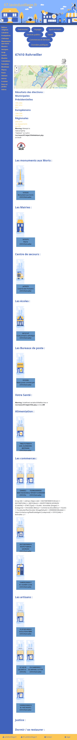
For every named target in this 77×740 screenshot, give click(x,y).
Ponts (3, 73)
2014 (20, 116)
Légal (68, 737)
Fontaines (5, 64)
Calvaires (4, 33)
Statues (4, 76)
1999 (20, 113)
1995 (16, 103)
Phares (4, 70)
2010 (20, 122)
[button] (42, 71)
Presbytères (6, 35)
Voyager (37, 29)
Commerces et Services (39, 39)
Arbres (3, 89)
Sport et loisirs (55, 29)
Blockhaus (5, 67)
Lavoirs (4, 55)
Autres (3, 78)
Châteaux (5, 38)
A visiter (4, 81)
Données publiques (39, 44)
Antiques (4, 49)
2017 (16, 107)
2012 (20, 105)
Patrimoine (23, 29)
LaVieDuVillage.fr (10, 737)
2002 (20, 103)
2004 (17, 116)
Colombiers (5, 61)
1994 (17, 113)
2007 (16, 105)
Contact (49, 737)
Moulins (4, 58)
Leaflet (56, 87)
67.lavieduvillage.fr (20, 4)
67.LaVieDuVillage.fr (29, 737)
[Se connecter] (75, 4)
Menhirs (4, 46)
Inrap (3, 52)
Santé (50, 34)
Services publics (33, 34)
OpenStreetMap (63, 87)
